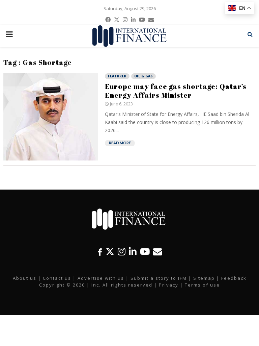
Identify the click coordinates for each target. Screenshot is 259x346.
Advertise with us (101, 278)
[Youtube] (145, 251)
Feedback (234, 278)
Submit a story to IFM (159, 278)
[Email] (157, 251)
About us (24, 278)
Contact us (57, 278)
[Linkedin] (133, 251)
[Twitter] (110, 251)
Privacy (168, 285)
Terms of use (202, 285)
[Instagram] (121, 251)
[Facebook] (99, 251)
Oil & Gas (143, 76)
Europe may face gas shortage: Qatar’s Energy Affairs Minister (176, 90)
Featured (117, 76)
